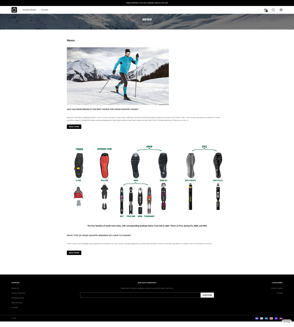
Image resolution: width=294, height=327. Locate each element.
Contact (14, 307)
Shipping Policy (17, 298)
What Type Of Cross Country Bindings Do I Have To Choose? (99, 235)
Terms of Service (18, 293)
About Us (15, 288)
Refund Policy (17, 303)
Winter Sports (277, 288)
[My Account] (281, 9)
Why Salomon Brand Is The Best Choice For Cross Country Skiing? (103, 109)
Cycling (279, 293)
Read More (74, 127)
